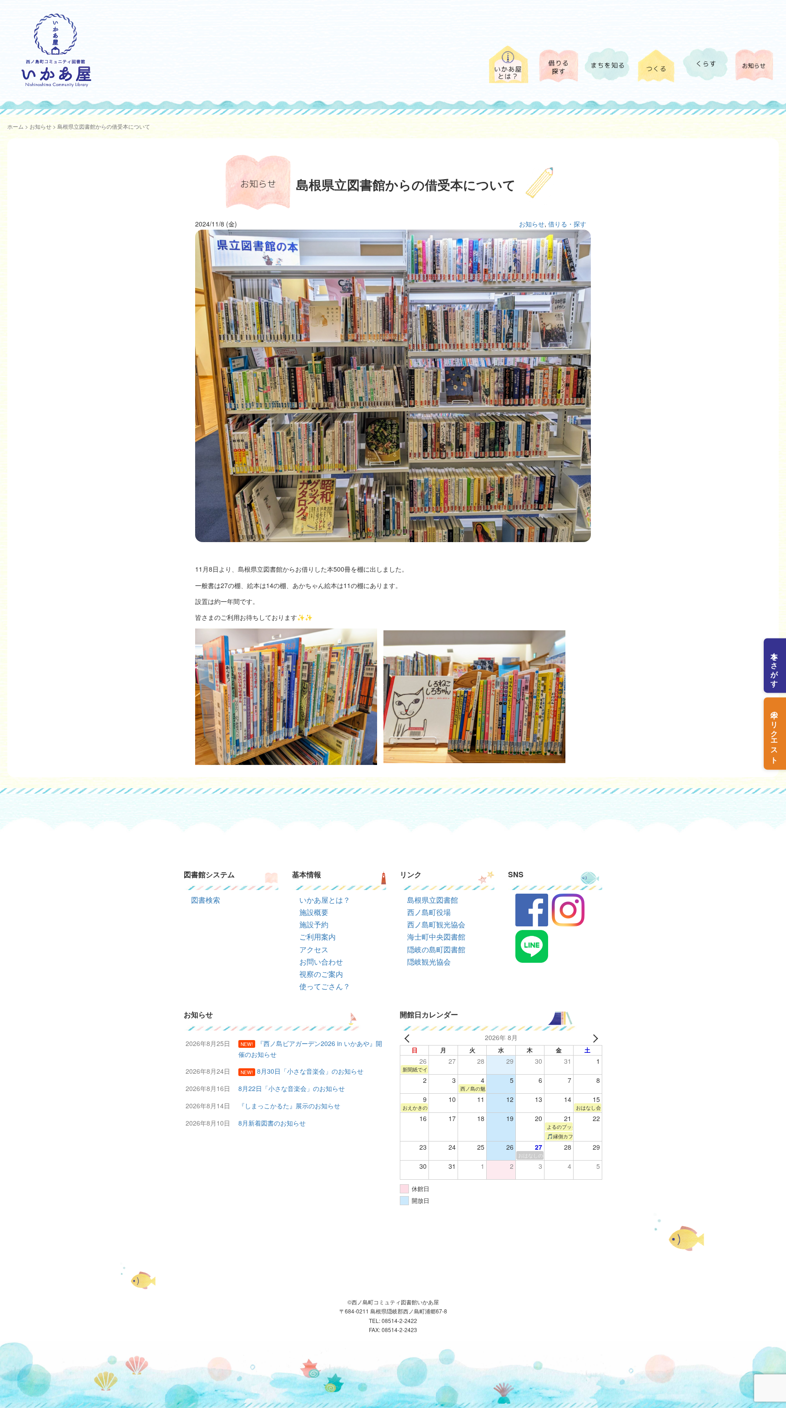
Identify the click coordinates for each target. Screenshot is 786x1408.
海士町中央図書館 (436, 936)
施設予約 (313, 924)
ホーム (15, 126)
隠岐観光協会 (429, 961)
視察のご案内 (321, 974)
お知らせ (40, 126)
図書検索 (205, 900)
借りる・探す (567, 223)
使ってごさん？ (324, 986)
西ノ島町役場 (429, 912)
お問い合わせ (321, 961)
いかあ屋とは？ (324, 900)
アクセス (313, 949)
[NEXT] (593, 1037)
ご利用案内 (317, 936)
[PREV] (408, 1037)
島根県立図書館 (432, 900)
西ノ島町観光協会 (436, 924)
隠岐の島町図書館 (436, 949)
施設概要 (313, 912)
